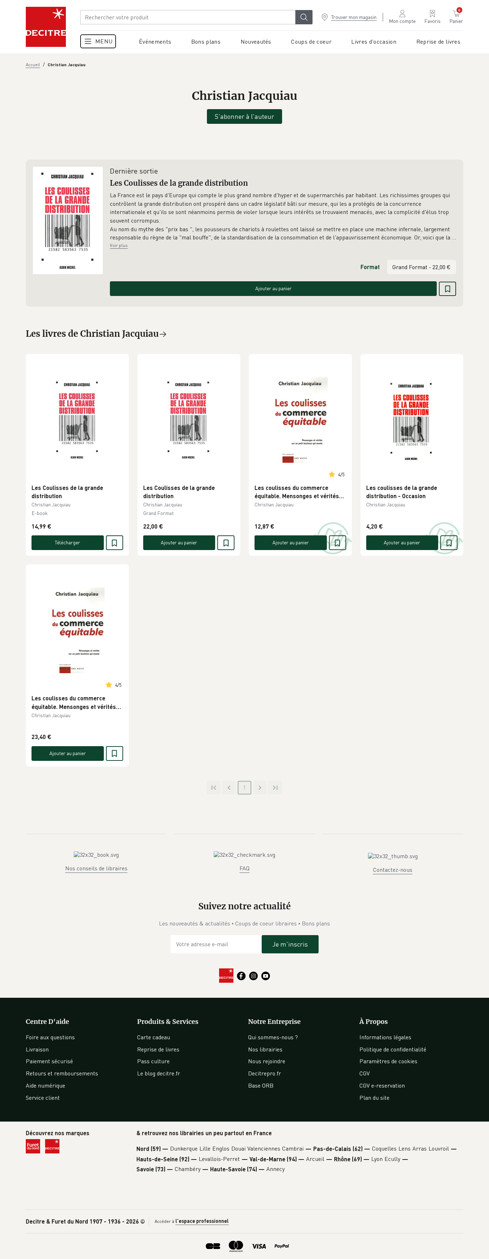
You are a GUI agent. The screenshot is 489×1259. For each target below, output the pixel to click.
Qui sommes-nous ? (273, 1037)
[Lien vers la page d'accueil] (46, 27)
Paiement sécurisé (49, 1061)
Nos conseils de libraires (96, 868)
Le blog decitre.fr (158, 1073)
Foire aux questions (50, 1037)
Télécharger (67, 542)
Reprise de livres (158, 1049)
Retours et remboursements (62, 1073)
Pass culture (153, 1061)
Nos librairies (265, 1049)
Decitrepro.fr (264, 1073)
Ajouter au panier (273, 288)
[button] (283, 216)
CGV (364, 1073)
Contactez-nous (392, 869)
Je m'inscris (290, 944)
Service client (43, 1097)
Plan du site (374, 1097)
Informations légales (385, 1037)
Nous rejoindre (266, 1061)
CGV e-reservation (382, 1085)
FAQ (244, 868)
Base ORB (260, 1085)
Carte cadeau (153, 1037)
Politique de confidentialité (392, 1049)
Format (370, 266)
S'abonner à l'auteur (244, 116)
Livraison (37, 1049)
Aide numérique (45, 1085)
